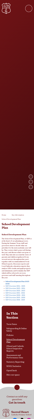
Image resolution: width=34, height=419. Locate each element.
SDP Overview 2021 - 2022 (15, 293)
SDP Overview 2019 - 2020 (15, 297)
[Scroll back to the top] (17, 387)
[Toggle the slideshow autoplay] (31, 187)
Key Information (18, 215)
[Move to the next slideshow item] (31, 177)
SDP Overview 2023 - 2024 (15, 288)
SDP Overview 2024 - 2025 (15, 286)
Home (4, 215)
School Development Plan (11, 219)
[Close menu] (28, 8)
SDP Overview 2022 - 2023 (15, 291)
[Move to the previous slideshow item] (31, 182)
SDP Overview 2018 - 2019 (15, 300)
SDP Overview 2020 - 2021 (15, 295)
